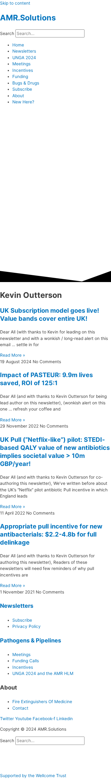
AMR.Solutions (28, 17)
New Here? (23, 101)
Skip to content (15, 3)
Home (18, 44)
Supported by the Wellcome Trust (33, 775)
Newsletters (24, 51)
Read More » (12, 355)
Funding (20, 76)
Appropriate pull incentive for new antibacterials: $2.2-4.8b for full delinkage (51, 534)
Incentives (22, 70)
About (18, 95)
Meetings (21, 63)
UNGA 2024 (24, 57)
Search (7, 33)
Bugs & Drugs (25, 82)
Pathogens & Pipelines (30, 640)
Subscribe (22, 89)
